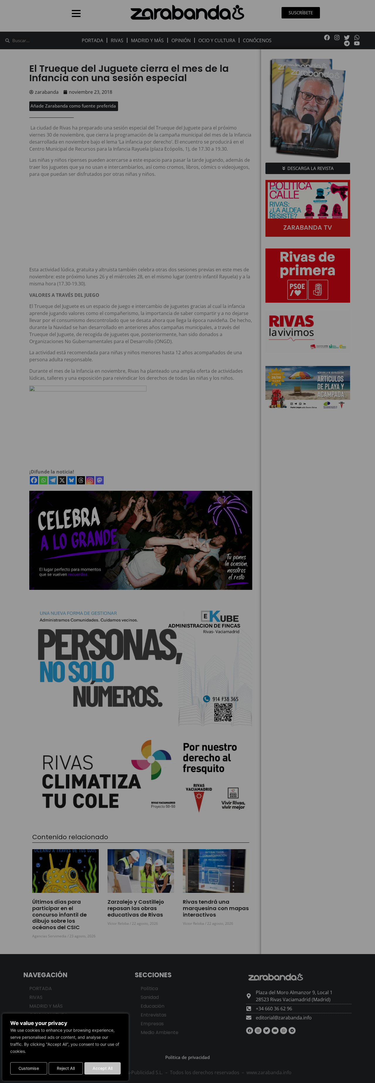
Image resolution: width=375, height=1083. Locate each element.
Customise (28, 1068)
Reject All (66, 1068)
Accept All (102, 1068)
